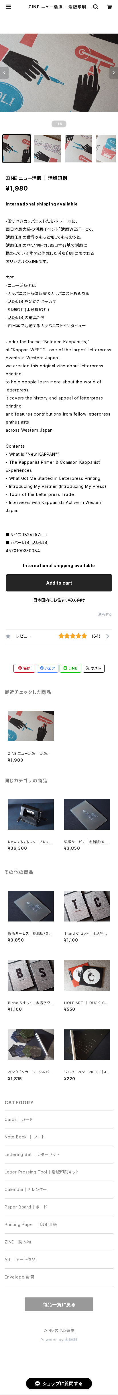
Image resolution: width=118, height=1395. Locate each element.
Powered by (53, 1340)
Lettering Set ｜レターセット (32, 1154)
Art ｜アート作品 (20, 1259)
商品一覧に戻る (59, 1304)
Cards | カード (19, 1119)
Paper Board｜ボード (26, 1206)
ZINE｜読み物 (18, 1241)
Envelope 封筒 (19, 1276)
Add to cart (59, 583)
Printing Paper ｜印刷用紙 (31, 1224)
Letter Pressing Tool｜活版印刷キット (42, 1171)
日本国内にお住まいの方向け (59, 599)
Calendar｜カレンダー (26, 1189)
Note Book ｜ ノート (25, 1136)
